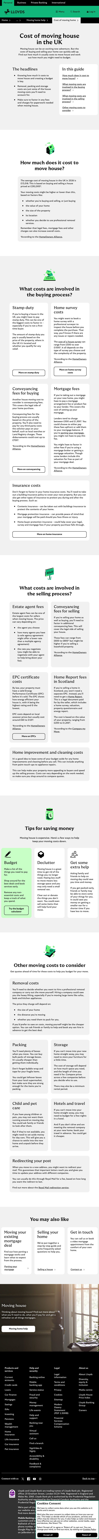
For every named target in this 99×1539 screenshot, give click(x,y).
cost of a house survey (69, 342)
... (17, 20)
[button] (91, 11)
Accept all (48, 1535)
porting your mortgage (72, 433)
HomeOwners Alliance (50, 237)
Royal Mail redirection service (54, 1188)
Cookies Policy (89, 1530)
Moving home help (36, 20)
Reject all (86, 1535)
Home (5, 20)
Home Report (75, 697)
